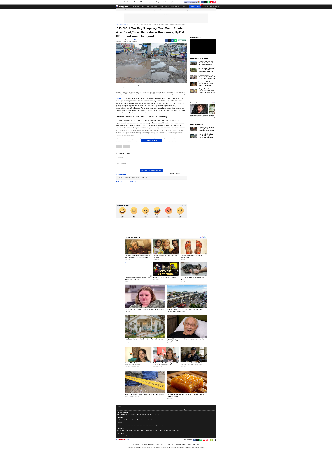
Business (154, 6)
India (142, 6)
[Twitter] (205, 2)
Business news (120, 430)
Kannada (133, 2)
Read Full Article (151, 140)
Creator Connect (195, 6)
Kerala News (166, 409)
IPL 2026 (205, 6)
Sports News (120, 419)
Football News (136, 419)
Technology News (163, 430)
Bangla (158, 2)
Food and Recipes (130, 425)
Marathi (167, 2)
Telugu (148, 2)
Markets (160, 6)
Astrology (145, 425)
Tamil (153, 2)
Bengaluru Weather (147, 435)
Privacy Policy (151, 444)
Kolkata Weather (170, 10)
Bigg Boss (138, 414)
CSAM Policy (159, 444)
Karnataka (119, 146)
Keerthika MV (132, 39)
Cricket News (127, 419)
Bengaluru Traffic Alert (158, 10)
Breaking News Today (122, 409)
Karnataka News (157, 409)
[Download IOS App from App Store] (214, 440)
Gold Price (139, 430)
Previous (212, 10)
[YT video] (211, 2)
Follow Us (183, 40)
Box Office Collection (156, 414)
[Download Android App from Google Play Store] (211, 440)
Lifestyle (184, 6)
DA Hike (145, 430)
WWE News (144, 419)
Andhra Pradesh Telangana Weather (185, 10)
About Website (135, 444)
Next (215, 10)
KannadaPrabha (141, 2)
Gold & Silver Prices (129, 10)
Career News (152, 425)
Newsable (126, 2)
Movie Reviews (145, 414)
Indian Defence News (175, 409)
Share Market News (130, 430)
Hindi (162, 2)
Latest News (135, 6)
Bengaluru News (186, 409)
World (147, 6)
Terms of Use (143, 444)
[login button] (214, 6)
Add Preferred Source (190, 2)
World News (149, 409)
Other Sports (151, 419)
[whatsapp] (208, 2)
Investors (198, 444)
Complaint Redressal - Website (171, 444)
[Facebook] (202, 2)
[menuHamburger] (216, 6)
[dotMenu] (211, 6)
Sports (167, 6)
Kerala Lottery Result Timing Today (205, 10)
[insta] (214, 2)
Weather (119, 435)
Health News (139, 425)
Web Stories (160, 425)
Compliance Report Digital (188, 444)
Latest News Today (134, 409)
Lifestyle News (120, 425)
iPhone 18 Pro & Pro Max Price (143, 10)
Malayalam (119, 2)
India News (142, 409)
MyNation (173, 2)
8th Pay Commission (153, 430)
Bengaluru (120, 98)
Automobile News (174, 430)
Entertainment (175, 6)
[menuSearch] (219, 6)
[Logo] (123, 6)
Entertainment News (122, 414)
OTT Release (131, 414)
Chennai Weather (136, 435)
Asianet (122, 440)
